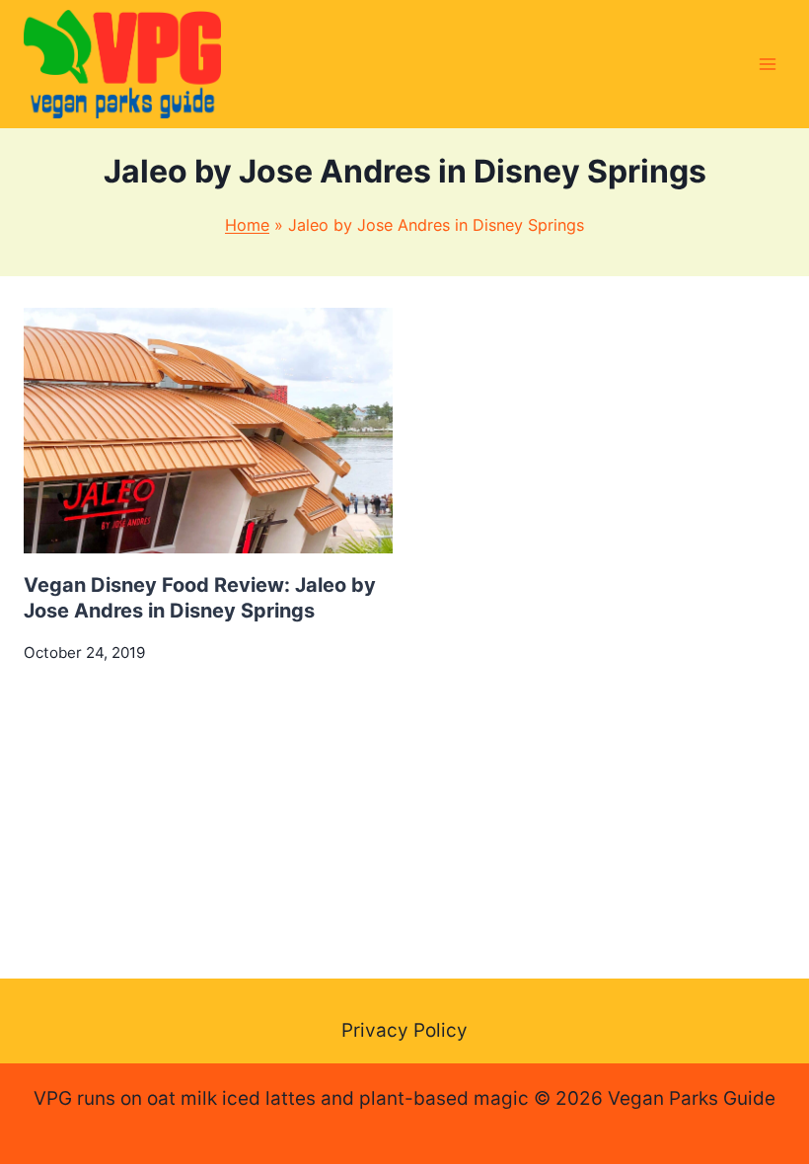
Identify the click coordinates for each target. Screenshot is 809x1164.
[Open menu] (767, 63)
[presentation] (208, 430)
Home (247, 225)
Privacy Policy (404, 1030)
